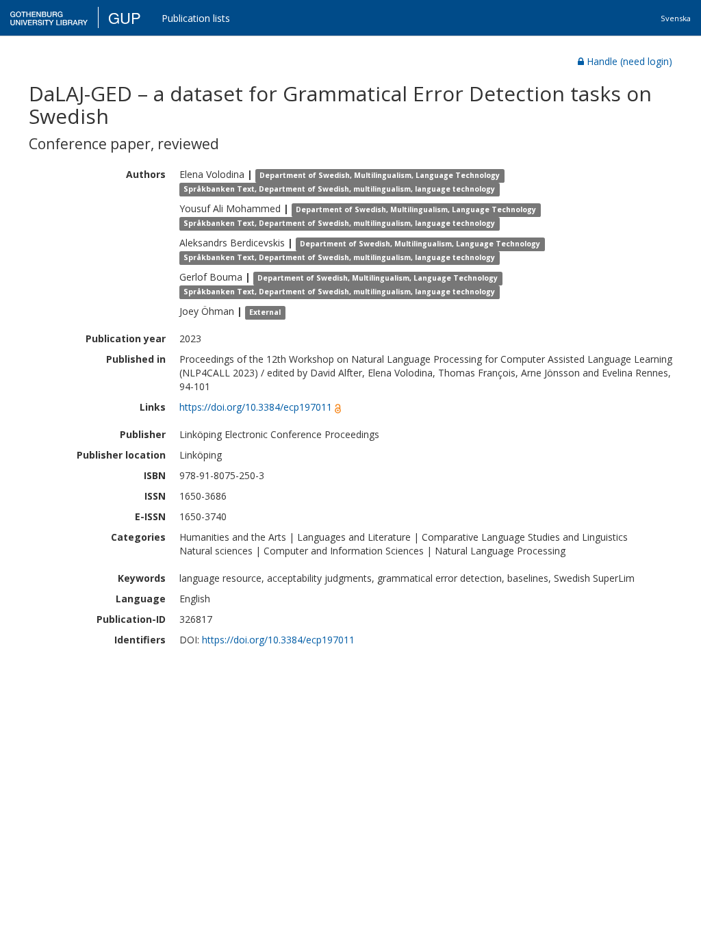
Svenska (676, 18)
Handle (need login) (629, 61)
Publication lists (196, 18)
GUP (124, 17)
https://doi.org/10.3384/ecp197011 (255, 406)
